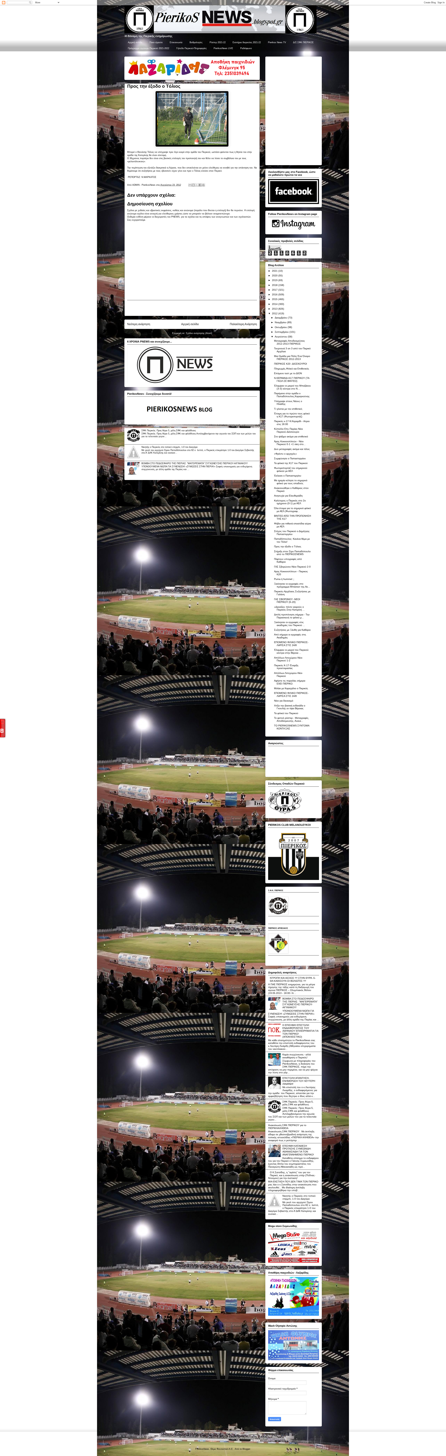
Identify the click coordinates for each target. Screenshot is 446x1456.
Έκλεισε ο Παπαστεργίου (287, 475)
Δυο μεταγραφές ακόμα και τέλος (292, 449)
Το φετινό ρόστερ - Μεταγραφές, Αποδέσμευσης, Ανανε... (291, 719)
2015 (275, 299)
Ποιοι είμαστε (156, 42)
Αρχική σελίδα (135, 42)
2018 (275, 285)
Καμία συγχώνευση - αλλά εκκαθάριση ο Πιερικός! (296, 1056)
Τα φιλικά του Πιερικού (286, 713)
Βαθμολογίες (196, 42)
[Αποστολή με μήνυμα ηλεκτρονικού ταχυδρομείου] (190, 185)
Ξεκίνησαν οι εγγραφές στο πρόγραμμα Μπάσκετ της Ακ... (292, 585)
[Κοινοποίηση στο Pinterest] (203, 185)
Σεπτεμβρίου (282, 331)
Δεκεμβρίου (281, 317)
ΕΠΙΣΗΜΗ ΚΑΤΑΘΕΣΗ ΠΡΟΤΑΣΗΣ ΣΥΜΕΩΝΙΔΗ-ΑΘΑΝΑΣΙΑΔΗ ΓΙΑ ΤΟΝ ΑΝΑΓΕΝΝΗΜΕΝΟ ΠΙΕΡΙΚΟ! (298, 1150)
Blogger (246, 1449)
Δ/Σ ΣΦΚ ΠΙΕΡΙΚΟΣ (303, 42)
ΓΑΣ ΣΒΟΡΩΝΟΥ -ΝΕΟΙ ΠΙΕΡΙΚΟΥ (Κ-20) (287, 601)
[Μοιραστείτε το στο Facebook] (200, 185)
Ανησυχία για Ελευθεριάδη (288, 495)
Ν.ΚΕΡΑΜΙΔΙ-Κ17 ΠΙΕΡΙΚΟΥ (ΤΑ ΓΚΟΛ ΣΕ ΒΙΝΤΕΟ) (291, 379)
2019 (275, 280)
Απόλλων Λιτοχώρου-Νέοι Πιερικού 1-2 (288, 659)
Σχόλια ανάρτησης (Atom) (199, 333)
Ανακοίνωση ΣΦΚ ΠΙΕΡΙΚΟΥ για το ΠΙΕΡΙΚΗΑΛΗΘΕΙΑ (287, 1127)
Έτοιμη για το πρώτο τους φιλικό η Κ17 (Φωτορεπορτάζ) (292, 415)
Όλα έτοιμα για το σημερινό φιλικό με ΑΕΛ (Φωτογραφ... (292, 510)
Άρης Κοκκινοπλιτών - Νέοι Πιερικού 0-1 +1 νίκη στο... (290, 443)
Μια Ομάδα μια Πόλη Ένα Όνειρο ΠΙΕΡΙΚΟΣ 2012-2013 (292, 357)
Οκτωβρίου (281, 327)
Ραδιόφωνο (246, 48)
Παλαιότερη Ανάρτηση (243, 324)
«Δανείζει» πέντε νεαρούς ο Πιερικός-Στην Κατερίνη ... (289, 608)
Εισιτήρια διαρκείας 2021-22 (247, 42)
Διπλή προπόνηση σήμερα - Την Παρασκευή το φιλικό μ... (292, 616)
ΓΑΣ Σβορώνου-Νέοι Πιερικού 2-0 (292, 566)
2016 (275, 294)
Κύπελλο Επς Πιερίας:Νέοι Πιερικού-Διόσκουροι (288, 430)
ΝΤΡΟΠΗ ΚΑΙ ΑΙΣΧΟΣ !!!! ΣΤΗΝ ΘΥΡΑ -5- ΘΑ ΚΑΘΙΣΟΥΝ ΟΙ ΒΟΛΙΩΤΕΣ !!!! (293, 979)
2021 (275, 270)
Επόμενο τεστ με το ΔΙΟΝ (288, 373)
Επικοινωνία (176, 42)
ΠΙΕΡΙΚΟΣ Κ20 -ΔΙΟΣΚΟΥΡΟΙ (290, 363)
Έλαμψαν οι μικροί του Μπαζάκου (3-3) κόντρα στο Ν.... (292, 387)
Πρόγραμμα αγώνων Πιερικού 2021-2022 (148, 48)
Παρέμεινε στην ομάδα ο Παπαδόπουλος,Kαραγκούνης (292, 395)
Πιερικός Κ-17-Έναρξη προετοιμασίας (286, 667)
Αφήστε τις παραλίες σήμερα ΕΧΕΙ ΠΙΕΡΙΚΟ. (289, 682)
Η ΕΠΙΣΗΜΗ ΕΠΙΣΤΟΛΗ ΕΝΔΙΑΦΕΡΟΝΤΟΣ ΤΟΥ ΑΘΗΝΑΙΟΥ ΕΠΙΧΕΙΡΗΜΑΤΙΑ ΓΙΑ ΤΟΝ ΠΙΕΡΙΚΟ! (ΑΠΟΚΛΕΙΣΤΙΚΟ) (300, 1031)
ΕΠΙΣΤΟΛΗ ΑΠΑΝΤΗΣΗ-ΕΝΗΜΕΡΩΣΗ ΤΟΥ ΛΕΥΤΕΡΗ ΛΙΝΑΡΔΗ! (298, 1081)
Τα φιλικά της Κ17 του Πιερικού (291, 463)
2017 (275, 289)
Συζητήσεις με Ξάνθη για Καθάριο (292, 629)
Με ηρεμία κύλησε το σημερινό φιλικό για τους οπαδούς (290, 482)
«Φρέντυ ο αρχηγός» (285, 453)
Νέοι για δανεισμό (283, 700)
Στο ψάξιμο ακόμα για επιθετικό (291, 436)
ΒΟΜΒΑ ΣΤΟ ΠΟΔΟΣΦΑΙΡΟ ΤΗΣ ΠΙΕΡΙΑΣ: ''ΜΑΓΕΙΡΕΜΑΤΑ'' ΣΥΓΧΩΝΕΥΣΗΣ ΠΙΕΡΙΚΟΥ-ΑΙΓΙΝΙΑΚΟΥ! (194, 463)
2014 (275, 304)
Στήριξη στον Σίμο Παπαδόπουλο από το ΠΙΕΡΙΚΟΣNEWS (292, 553)
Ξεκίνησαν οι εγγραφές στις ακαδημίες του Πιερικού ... (289, 624)
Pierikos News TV (277, 42)
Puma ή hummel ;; (284, 579)
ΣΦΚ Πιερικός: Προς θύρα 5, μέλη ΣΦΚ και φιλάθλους (168, 430)
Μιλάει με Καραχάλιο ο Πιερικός (291, 688)
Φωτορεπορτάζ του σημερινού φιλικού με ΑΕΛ (290, 469)
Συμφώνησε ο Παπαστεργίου (290, 458)
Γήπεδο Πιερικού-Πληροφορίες (191, 48)
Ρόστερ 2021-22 (218, 42)
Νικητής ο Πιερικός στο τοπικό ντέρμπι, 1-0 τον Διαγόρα (169, 447)
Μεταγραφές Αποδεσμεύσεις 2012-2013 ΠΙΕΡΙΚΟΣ (289, 342)
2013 (275, 308)
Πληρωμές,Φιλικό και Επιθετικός (291, 368)
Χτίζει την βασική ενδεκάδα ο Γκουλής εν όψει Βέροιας (289, 707)
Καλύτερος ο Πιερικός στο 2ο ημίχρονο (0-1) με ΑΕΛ (290, 502)
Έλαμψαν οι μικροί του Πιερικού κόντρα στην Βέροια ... (291, 651)
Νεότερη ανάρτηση (138, 324)
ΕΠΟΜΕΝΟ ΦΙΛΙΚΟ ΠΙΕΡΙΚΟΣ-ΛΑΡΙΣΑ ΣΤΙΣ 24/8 (291, 644)
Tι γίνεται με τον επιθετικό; (288, 408)
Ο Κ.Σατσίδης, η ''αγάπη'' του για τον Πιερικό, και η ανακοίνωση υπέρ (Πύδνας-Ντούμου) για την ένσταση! (292, 1175)
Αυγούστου (281, 336)
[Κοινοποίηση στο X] (196, 185)
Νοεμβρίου (281, 322)
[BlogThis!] (193, 185)
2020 (275, 275)
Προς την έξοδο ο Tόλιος (287, 546)
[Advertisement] (192, 308)
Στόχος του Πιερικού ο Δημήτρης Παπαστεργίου (292, 533)
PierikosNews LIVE (223, 48)
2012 (275, 313)
